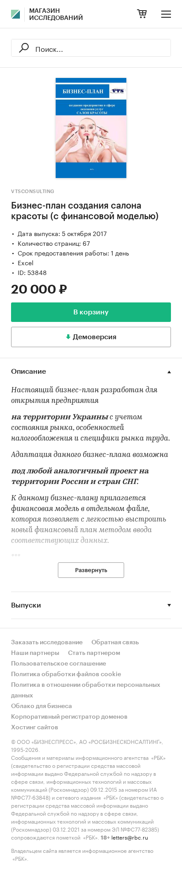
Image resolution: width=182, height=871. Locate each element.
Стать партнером (94, 653)
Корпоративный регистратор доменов (69, 717)
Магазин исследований (56, 14)
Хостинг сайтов (34, 727)
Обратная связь (115, 642)
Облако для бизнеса (41, 706)
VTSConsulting (33, 191)
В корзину (91, 312)
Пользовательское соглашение (58, 664)
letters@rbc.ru (129, 836)
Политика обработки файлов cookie (66, 674)
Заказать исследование (47, 642)
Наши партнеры (35, 653)
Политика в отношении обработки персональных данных (85, 690)
